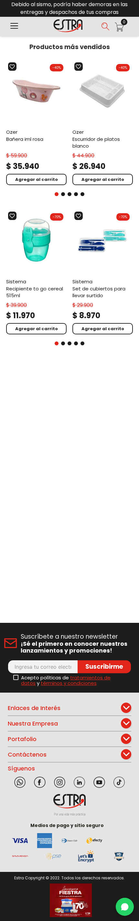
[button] (14, 26)
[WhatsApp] (125, 907)
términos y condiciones (69, 683)
